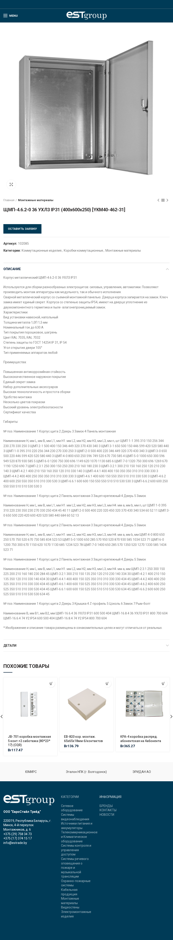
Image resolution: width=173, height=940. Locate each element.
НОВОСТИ (107, 814)
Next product (167, 200)
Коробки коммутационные (83, 250)
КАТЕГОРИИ (70, 797)
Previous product (158, 200)
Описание (12, 269)
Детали (9, 645)
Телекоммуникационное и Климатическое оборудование (79, 836)
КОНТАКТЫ (108, 810)
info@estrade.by (15, 843)
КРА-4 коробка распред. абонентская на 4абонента (140, 738)
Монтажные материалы (35, 200)
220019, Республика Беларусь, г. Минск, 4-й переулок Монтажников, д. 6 (27, 825)
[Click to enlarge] (11, 184)
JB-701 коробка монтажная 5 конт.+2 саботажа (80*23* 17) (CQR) (29, 741)
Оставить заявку (22, 228)
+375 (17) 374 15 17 (17, 838)
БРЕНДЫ (106, 806)
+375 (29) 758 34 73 (17, 834)
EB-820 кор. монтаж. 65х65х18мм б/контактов (83, 738)
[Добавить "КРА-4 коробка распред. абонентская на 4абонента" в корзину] (163, 683)
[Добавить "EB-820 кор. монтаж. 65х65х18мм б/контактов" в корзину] (107, 683)
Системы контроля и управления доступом (76, 850)
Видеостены (70, 907)
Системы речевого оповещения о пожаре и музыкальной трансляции (75, 867)
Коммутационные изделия (41, 250)
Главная (8, 200)
